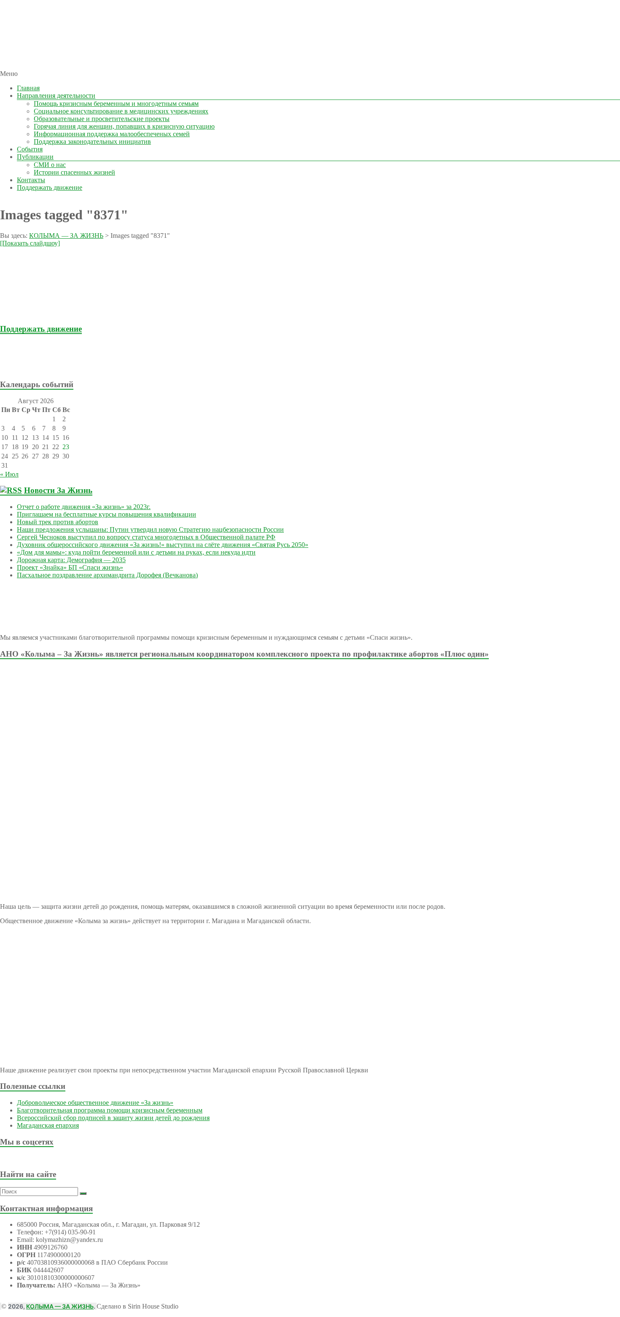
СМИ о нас (50, 164)
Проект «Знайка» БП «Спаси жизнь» (70, 567)
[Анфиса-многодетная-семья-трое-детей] (50, 312)
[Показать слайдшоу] (30, 243)
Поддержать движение (49, 187)
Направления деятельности (56, 95)
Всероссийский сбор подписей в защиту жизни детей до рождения (113, 1117)
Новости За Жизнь (58, 490)
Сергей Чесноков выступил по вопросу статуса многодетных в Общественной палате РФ (146, 537)
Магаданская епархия (48, 1125)
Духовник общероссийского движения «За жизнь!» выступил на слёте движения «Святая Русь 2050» (162, 544)
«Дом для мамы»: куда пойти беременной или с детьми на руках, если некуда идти (136, 552)
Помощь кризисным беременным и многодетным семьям (116, 103)
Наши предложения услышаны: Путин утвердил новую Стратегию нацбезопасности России (150, 529)
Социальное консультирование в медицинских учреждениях (121, 111)
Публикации (35, 156)
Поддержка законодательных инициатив (92, 141)
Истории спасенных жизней (74, 172)
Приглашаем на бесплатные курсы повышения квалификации (106, 514)
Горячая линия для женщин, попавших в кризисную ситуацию (124, 126)
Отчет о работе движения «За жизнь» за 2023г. (84, 506)
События (30, 149)
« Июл (9, 474)
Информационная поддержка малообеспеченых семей (112, 133)
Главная (28, 88)
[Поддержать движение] (50, 368)
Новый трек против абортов (57, 521)
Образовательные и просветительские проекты (102, 118)
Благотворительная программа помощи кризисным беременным (109, 1110)
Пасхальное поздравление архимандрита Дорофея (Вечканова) (107, 575)
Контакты (31, 179)
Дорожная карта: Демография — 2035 (71, 559)
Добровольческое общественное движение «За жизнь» (95, 1102)
